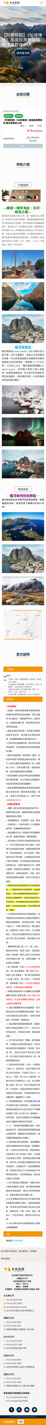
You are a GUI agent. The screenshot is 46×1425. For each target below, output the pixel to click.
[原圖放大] (23, 625)
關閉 (21, 1421)
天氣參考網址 (17, 1240)
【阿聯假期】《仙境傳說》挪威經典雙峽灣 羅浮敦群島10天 (22, 121)
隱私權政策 (23, 1251)
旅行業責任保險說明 (9, 1251)
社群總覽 (33, 1251)
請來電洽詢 (23, 53)
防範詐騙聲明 (9, 1421)
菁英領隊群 (5, 1259)
